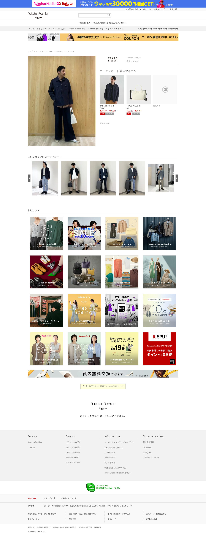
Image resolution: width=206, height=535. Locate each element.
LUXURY (31, 447)
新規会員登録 (148, 442)
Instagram (147, 452)
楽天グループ (159, 9)
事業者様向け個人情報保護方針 (64, 527)
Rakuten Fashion (51, 15)
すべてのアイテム (73, 462)
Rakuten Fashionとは (113, 447)
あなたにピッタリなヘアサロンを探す (42, 514)
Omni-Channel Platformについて (118, 473)
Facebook (147, 447)
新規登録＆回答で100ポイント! (138, 9)
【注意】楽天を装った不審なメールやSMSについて (103, 386)
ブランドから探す (73, 442)
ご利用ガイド (110, 452)
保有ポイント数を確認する (156, 514)
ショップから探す (73, 447)
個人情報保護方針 (43, 527)
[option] (45, 178)
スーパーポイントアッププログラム (119, 442)
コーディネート (41, 51)
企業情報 (31, 527)
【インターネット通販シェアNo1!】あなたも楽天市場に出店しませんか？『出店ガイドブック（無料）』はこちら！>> (87, 506)
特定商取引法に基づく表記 (115, 468)
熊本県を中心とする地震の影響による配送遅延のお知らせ (103, 23)
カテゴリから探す (73, 452)
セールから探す (72, 457)
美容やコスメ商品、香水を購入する (82, 514)
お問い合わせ (110, 457)
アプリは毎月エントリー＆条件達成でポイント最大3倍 (158, 29)
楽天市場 (173, 9)
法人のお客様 (110, 462)
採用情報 (97, 527)
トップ (30, 51)
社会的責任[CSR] (85, 527)
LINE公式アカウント (151, 457)
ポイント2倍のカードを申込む (119, 514)
